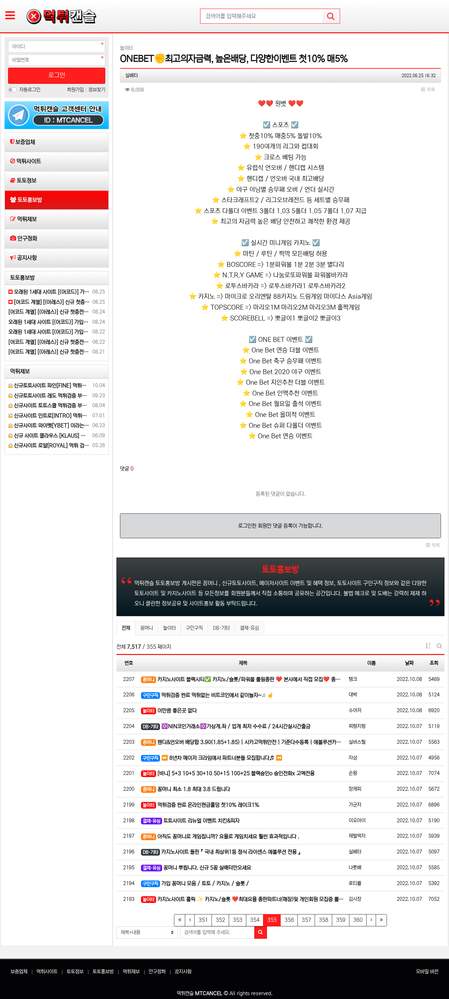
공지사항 (183, 971)
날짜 (409, 663)
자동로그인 (29, 90)
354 (255, 920)
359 (341, 920)
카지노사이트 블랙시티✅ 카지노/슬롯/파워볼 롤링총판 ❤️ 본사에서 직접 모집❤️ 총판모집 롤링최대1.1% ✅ (244, 679)
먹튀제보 (131, 971)
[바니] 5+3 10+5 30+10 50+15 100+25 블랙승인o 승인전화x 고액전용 (229, 773)
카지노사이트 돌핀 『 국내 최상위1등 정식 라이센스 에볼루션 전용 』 (222, 852)
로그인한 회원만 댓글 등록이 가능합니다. (280, 526)
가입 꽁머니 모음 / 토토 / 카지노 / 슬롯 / (196, 883)
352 (220, 920)
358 (323, 920)
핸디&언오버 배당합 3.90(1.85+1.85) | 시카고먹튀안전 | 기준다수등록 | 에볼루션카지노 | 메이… (244, 742)
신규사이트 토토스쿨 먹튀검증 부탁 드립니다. (51, 406)
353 (237, 920)
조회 (434, 663)
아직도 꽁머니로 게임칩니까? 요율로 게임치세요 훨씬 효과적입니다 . (221, 836)
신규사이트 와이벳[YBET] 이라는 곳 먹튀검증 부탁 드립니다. (51, 425)
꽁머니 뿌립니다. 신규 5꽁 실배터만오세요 (197, 868)
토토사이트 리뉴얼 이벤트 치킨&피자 (191, 821)
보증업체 (19, 971)
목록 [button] (430, 90)
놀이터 (169, 628)
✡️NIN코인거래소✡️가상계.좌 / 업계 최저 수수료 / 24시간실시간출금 (226, 726)
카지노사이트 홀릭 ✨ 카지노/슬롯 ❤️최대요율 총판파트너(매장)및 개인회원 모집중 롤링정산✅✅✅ (244, 899)
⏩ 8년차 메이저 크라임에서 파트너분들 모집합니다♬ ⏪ (212, 758)
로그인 (56, 75)
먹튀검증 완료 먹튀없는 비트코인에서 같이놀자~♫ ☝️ (208, 695)
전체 (126, 628)
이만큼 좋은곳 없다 (170, 711)
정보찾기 (96, 90)
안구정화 (157, 971)
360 (358, 920)
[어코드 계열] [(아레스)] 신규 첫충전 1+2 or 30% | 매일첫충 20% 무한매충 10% (49, 312)
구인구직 (194, 628)
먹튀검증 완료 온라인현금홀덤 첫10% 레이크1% (201, 805)
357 (306, 920)
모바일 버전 (427, 971)
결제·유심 (249, 628)
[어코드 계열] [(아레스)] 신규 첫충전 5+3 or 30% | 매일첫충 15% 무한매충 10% (51, 302)
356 (289, 920)
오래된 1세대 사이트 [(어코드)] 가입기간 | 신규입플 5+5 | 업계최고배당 (51, 292)
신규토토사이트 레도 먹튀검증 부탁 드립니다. (51, 396)
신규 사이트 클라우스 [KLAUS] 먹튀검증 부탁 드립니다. (51, 436)
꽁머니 (146, 628)
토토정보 (75, 971)
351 (203, 920)
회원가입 (76, 90)
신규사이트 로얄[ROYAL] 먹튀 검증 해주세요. (51, 445)
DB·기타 (221, 628)
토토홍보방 (103, 971)
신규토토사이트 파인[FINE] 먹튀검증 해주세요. (51, 386)
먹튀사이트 (47, 971)
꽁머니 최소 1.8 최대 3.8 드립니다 (186, 789)
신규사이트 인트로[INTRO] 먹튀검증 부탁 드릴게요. (51, 416)
